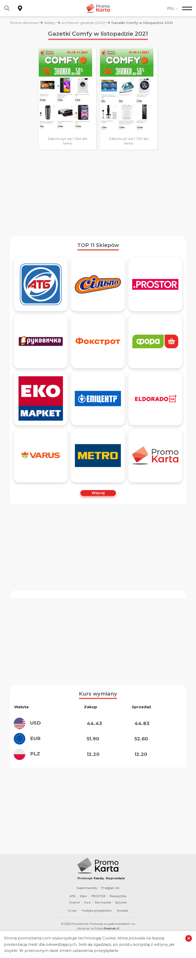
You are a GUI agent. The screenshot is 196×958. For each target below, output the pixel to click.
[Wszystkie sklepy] (155, 455)
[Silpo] (98, 284)
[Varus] (40, 455)
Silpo (83, 896)
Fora (87, 902)
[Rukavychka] (40, 341)
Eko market (103, 902)
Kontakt (122, 910)
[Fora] (155, 341)
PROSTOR (98, 896)
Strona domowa (24, 23)
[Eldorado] (155, 398)
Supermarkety (87, 888)
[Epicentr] (98, 398)
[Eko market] (40, 398)
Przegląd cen (110, 888)
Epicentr (121, 902)
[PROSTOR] (155, 284)
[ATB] (40, 284)
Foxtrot (74, 902)
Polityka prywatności (97, 910)
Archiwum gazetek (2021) (83, 23)
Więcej (98, 493)
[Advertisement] (98, 193)
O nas (72, 910)
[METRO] (98, 455)
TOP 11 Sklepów (98, 245)
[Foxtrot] (98, 341)
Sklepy (49, 23)
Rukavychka (118, 896)
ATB (72, 896)
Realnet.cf (111, 928)
